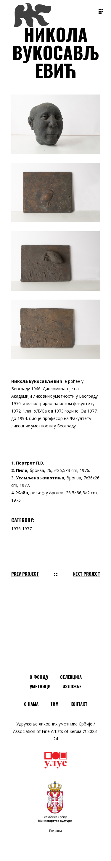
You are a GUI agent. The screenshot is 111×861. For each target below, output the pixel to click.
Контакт (78, 704)
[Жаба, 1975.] (55, 329)
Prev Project (25, 574)
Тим (54, 704)
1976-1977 (21, 528)
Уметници (40, 686)
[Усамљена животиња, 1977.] (55, 261)
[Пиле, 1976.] (55, 192)
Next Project (86, 574)
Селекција (71, 676)
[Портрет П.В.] (55, 124)
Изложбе (71, 686)
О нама (31, 704)
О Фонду (39, 676)
